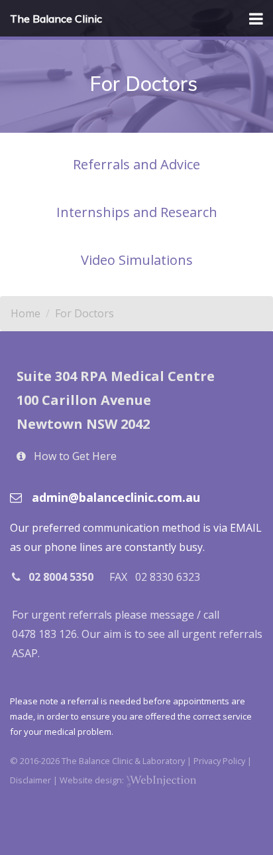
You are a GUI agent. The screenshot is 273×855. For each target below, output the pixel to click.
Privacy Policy (219, 761)
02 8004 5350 (60, 577)
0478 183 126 (44, 634)
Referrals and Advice (136, 164)
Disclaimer (30, 780)
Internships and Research (136, 212)
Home (25, 313)
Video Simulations (137, 260)
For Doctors (84, 313)
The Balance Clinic (56, 18)
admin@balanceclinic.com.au (116, 497)
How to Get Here (75, 456)
